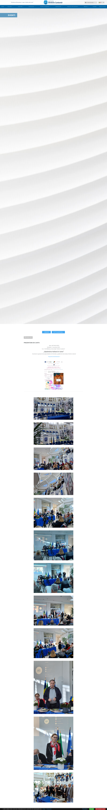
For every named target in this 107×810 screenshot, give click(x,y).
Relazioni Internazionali (72, 6)
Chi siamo (10, 6)
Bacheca (85, 6)
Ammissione (31, 6)
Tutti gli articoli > (58, 332)
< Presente (46, 332)
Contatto (95, 6)
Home (2, 6)
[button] (101, 2)
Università (20, 6)
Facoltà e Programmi (44, 6)
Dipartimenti (58, 6)
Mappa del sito (102, 6)
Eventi (11, 15)
